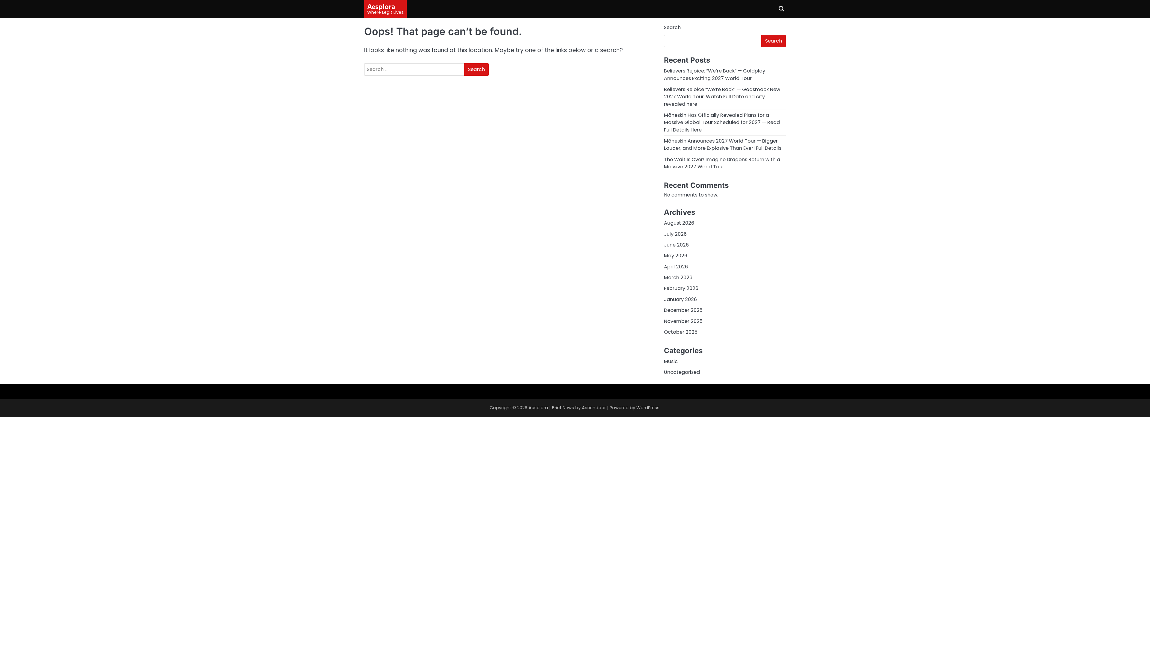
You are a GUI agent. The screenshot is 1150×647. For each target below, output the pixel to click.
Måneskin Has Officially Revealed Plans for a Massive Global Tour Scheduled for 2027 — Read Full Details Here (722, 122)
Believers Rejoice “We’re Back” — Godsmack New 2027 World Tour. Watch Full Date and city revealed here (722, 97)
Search (672, 27)
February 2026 (681, 288)
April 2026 (676, 266)
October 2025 (680, 332)
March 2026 (678, 277)
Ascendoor (594, 408)
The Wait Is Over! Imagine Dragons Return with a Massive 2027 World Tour (722, 163)
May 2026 (675, 255)
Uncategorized (682, 372)
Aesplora (381, 6)
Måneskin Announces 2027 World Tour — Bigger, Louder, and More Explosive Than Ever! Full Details (722, 144)
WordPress (647, 408)
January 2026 (680, 299)
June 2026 (676, 244)
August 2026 (679, 223)
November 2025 (683, 321)
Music (671, 361)
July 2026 (675, 234)
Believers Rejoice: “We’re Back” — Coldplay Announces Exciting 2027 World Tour (714, 74)
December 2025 (683, 310)
